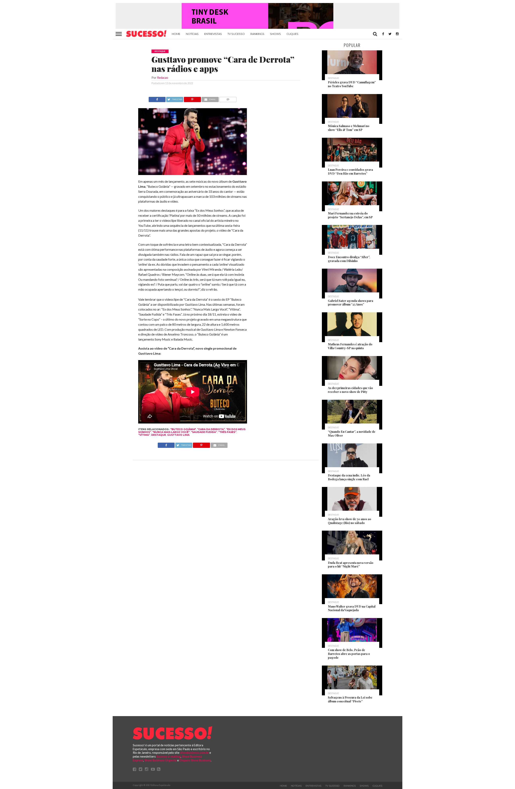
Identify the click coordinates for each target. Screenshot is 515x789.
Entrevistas (213, 33)
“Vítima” (144, 434)
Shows (275, 33)
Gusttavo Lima (178, 434)
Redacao (162, 77)
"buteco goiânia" (183, 429)
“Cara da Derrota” (211, 429)
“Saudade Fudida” (204, 432)
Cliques (292, 33)
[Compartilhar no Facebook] (157, 98)
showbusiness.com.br (194, 752)
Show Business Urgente (160, 760)
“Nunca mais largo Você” (171, 432)
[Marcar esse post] (192, 98)
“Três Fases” (227, 432)
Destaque (158, 434)
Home (176, 33)
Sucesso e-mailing (168, 756)
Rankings (257, 33)
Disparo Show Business (195, 760)
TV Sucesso (236, 33)
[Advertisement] (283, 157)
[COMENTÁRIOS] (228, 98)
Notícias (192, 33)
